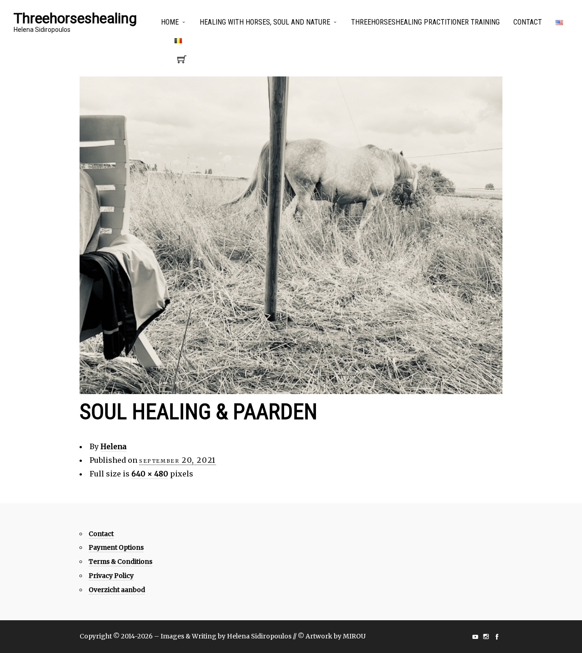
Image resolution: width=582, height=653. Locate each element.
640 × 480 (149, 473)
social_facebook (497, 636)
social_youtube (475, 636)
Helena (113, 446)
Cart (182, 62)
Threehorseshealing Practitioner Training (425, 22)
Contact (527, 22)
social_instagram (486, 636)
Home (170, 22)
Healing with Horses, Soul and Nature (265, 22)
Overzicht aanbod (117, 590)
